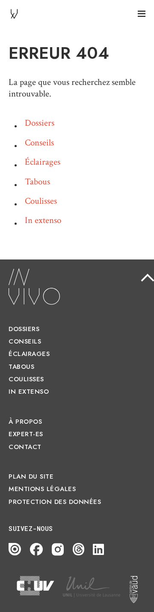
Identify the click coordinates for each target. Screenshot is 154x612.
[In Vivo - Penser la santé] (14, 13)
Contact (25, 447)
